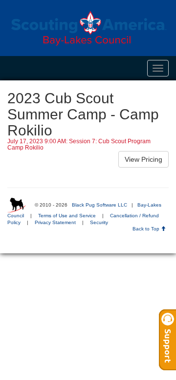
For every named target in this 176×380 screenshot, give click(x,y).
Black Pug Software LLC (99, 205)
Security (99, 222)
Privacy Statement (55, 222)
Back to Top (146, 228)
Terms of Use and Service (67, 215)
